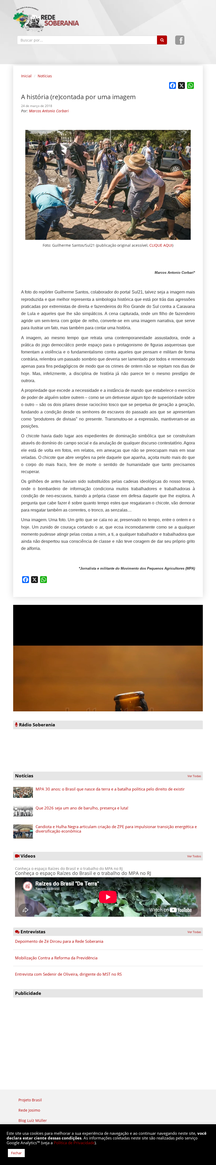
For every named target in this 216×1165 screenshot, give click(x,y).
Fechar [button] (16, 1153)
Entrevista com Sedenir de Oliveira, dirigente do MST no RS (68, 974)
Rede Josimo (29, 1110)
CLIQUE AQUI (160, 245)
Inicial (26, 75)
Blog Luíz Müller (32, 1120)
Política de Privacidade (74, 1142)
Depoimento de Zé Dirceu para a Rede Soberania (59, 941)
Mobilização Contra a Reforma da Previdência (56, 957)
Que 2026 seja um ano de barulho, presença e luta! (82, 808)
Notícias (45, 75)
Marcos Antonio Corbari (49, 110)
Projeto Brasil (30, 1099)
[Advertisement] (108, 1037)
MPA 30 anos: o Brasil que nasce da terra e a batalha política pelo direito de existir (110, 789)
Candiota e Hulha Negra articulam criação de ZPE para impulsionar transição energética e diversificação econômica (116, 829)
